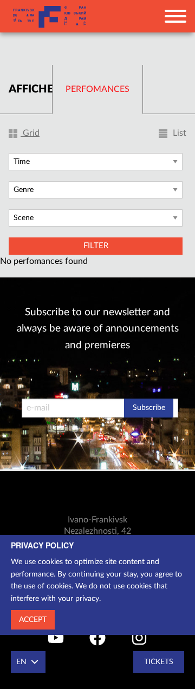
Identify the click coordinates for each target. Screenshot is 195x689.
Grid (30, 133)
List (178, 133)
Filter (95, 246)
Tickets (158, 662)
